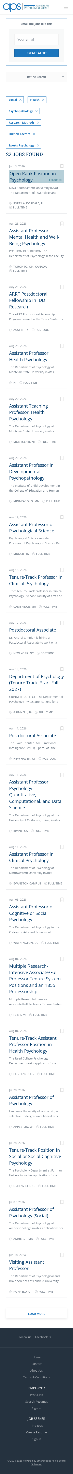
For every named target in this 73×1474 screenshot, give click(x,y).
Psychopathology (21, 111)
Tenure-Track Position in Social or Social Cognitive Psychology (35, 1156)
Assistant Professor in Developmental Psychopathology (31, 471)
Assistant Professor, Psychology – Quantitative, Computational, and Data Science (35, 794)
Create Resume (36, 1432)
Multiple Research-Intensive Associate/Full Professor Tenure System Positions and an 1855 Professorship (35, 979)
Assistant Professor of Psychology (31, 1100)
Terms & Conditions (36, 1377)
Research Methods (21, 122)
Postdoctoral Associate (32, 630)
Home (37, 1357)
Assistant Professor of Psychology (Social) (31, 1212)
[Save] (62, 166)
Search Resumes (36, 1401)
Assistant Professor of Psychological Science (31, 527)
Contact (36, 1364)
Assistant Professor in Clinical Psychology (31, 857)
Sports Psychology (21, 145)
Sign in (36, 1408)
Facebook (41, 1337)
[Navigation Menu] (66, 7)
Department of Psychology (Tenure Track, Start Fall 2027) (36, 682)
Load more (36, 1314)
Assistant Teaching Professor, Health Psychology (28, 412)
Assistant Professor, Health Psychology (29, 356)
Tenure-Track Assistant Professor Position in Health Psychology (33, 1044)
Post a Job (36, 1395)
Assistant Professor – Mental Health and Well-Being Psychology (34, 236)
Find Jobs (36, 1425)
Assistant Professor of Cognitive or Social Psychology (31, 912)
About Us (36, 1370)
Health (35, 100)
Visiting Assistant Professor (26, 1265)
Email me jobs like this (36, 24)
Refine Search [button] (36, 77)
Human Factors (19, 134)
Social (13, 100)
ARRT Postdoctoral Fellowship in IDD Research (28, 300)
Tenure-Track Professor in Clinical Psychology (36, 580)
